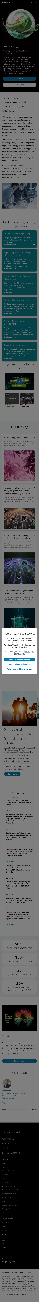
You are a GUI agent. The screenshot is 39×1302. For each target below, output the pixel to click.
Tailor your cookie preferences (19, 669)
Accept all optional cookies (19, 660)
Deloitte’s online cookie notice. (24, 652)
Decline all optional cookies (19, 664)
